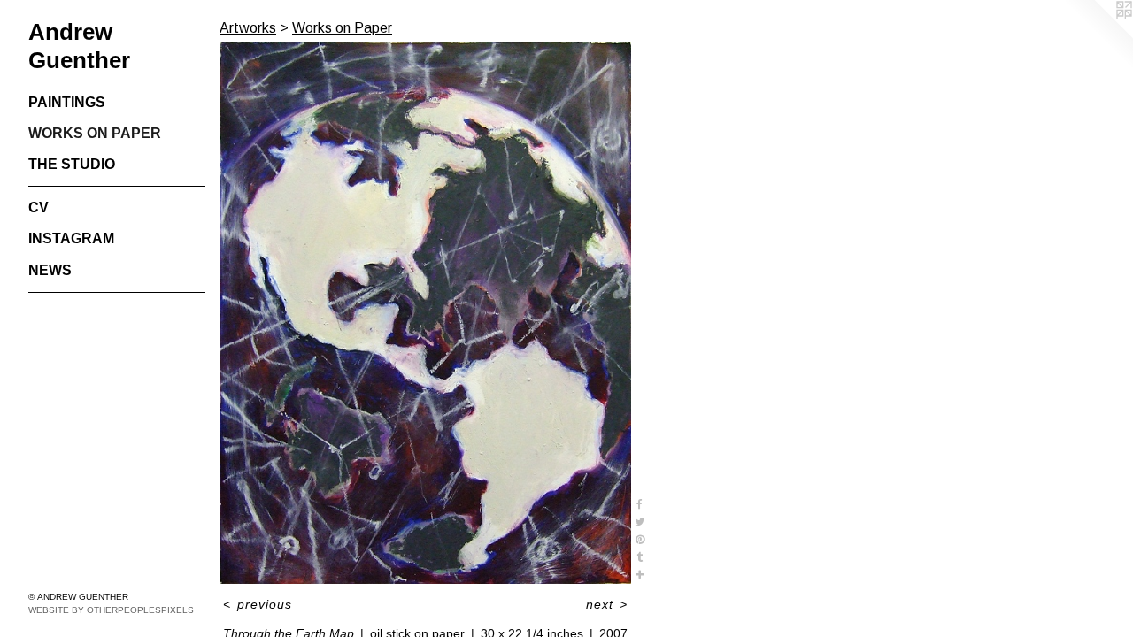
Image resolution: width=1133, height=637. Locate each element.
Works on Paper (94, 133)
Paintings (66, 102)
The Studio (71, 164)
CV (38, 207)
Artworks (248, 27)
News (50, 270)
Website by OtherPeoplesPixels (111, 610)
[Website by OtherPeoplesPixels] (1097, 35)
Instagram (71, 238)
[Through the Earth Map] (425, 313)
